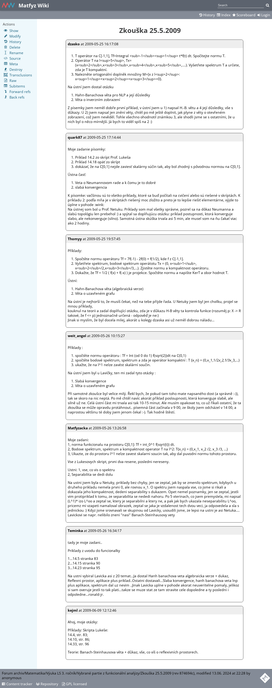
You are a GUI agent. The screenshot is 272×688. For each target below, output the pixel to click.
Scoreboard (246, 15)
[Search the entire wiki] (267, 5)
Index (225, 15)
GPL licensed (76, 684)
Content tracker (18, 684)
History (208, 15)
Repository (49, 684)
